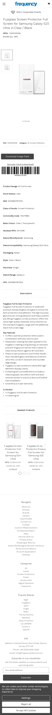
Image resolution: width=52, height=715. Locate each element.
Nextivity (26, 618)
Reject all (26, 704)
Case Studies (26, 519)
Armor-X (26, 626)
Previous (4, 444)
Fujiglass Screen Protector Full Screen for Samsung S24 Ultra (13, 452)
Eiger (26, 600)
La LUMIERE (26, 623)
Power (26, 577)
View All (26, 629)
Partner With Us (26, 537)
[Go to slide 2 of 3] (24, 473)
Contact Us (26, 522)
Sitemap (26, 554)
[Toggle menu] (4, 4)
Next (45, 444)
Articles (26, 510)
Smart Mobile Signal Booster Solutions (26, 546)
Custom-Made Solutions (26, 528)
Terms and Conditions (26, 549)
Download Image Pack (17, 156)
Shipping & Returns (26, 543)
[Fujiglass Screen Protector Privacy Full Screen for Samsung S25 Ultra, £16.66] (35, 430)
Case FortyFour (26, 620)
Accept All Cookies (26, 710)
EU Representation (26, 531)
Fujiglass (26, 603)
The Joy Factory (26, 615)
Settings (26, 697)
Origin (26, 609)
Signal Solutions (26, 583)
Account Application (26, 552)
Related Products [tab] (26, 410)
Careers (26, 516)
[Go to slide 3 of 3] (29, 473)
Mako (26, 612)
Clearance (26, 586)
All (26, 568)
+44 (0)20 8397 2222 (26, 649)
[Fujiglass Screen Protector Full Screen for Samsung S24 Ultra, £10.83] (13, 430)
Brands (26, 513)
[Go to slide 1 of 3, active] (19, 473)
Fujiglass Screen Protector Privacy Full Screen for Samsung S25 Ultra (36, 452)
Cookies (26, 525)
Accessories (26, 580)
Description (26, 293)
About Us (26, 507)
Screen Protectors (26, 574)
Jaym (26, 606)
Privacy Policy (25, 540)
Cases (26, 571)
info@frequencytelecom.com (26, 653)
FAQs (26, 534)
